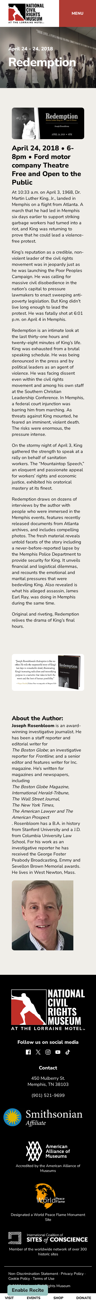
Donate (83, 1298)
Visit (9, 1298)
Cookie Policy (19, 1278)
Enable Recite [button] (28, 1290)
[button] (77, 13)
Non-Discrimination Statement (33, 1273)
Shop (58, 1298)
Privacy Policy (72, 1273)
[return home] (26, 7)
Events (33, 1298)
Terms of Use (43, 1278)
